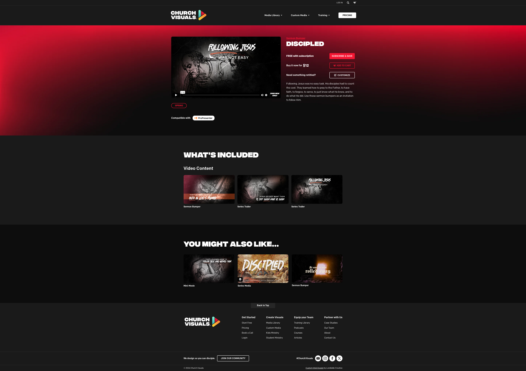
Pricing (347, 15)
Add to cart (344, 65)
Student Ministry (274, 337)
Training (322, 15)
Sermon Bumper (295, 38)
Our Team (329, 328)
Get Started (248, 317)
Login (244, 337)
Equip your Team (303, 317)
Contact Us (329, 337)
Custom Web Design (314, 368)
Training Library (302, 322)
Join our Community (233, 358)
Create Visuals (274, 317)
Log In (340, 3)
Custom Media (299, 15)
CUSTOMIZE (344, 75)
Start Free (247, 322)
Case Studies (331, 322)
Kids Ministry (272, 332)
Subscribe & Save (342, 56)
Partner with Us (333, 317)
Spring (179, 105)
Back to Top (263, 305)
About (327, 332)
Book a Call (247, 332)
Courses (298, 332)
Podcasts (299, 328)
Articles (298, 337)
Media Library (272, 15)
